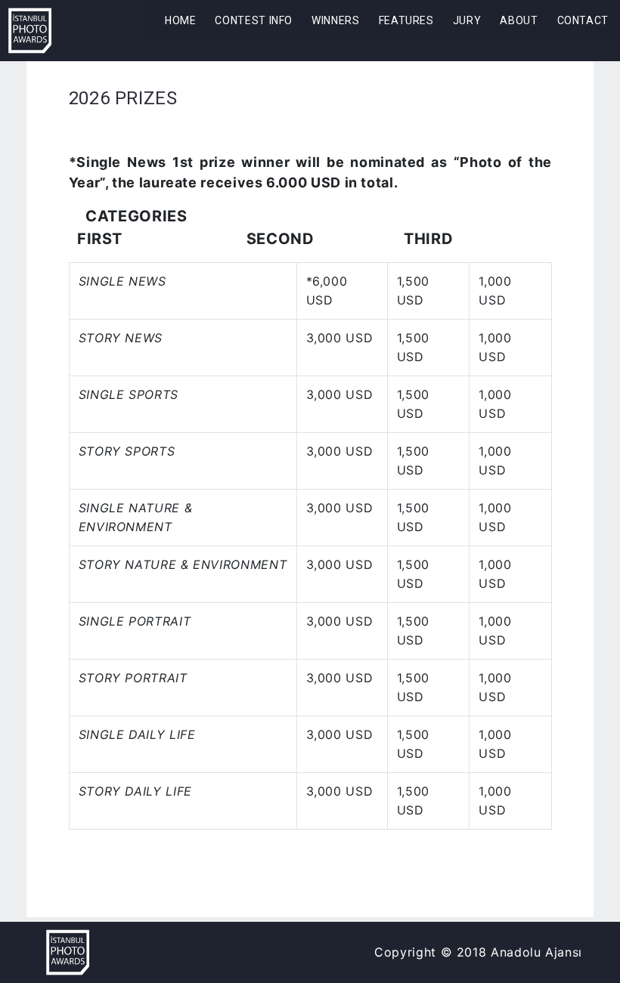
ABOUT (519, 20)
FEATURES (406, 20)
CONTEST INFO (254, 20)
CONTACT (583, 20)
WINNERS (335, 20)
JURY (467, 20)
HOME (181, 20)
